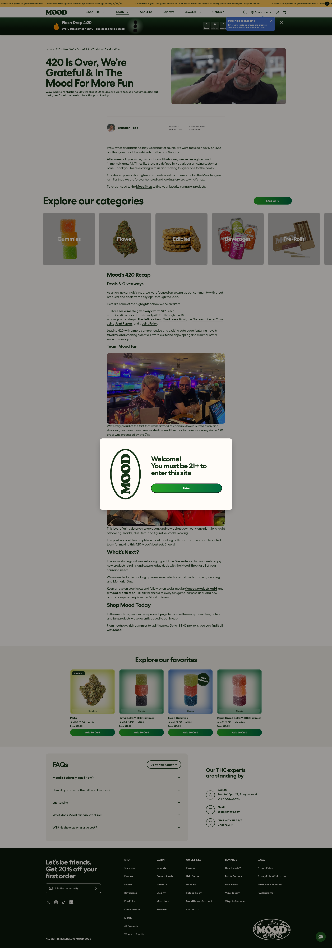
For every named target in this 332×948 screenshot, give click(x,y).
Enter (186, 488)
